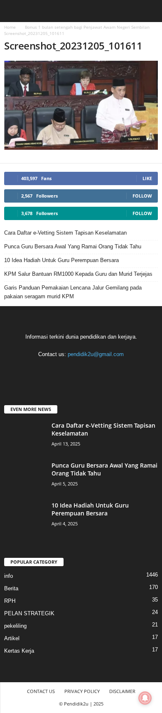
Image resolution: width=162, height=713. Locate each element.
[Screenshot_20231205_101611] (81, 105)
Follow (142, 196)
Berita (11, 588)
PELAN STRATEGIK (29, 613)
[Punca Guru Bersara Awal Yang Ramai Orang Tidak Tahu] (25, 477)
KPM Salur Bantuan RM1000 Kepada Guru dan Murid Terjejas (78, 274)
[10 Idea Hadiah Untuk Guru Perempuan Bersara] (25, 516)
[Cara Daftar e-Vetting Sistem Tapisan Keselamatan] (25, 437)
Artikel (12, 638)
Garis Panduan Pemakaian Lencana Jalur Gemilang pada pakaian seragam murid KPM (73, 292)
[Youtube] (115, 370)
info (8, 576)
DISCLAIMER (122, 691)
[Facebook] (47, 370)
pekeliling (15, 626)
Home (10, 27)
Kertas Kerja (19, 651)
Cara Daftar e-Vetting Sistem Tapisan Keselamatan (65, 233)
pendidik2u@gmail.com (96, 354)
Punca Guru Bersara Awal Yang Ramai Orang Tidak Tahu (72, 246)
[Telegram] (82, 370)
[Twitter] (99, 370)
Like (147, 178)
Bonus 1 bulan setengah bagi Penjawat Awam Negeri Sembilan (87, 27)
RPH (9, 601)
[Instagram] (65, 370)
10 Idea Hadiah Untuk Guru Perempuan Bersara (61, 260)
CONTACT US (41, 691)
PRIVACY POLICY (82, 691)
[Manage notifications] (145, 698)
